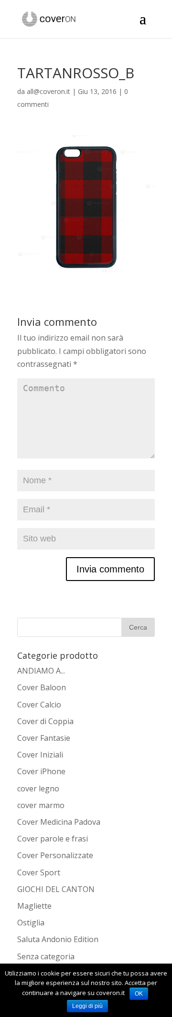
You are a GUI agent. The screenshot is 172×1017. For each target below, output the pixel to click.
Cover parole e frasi (52, 838)
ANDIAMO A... (41, 670)
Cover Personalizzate (55, 855)
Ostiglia (30, 922)
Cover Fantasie (43, 738)
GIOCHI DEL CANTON (56, 889)
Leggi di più (87, 1006)
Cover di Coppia (45, 721)
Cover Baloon (41, 687)
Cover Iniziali (40, 754)
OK (139, 993)
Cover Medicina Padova (58, 822)
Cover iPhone (41, 771)
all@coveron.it (48, 91)
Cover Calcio (39, 704)
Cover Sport (38, 872)
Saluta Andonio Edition (57, 939)
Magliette (34, 906)
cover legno (38, 788)
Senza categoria (46, 956)
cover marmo (40, 805)
